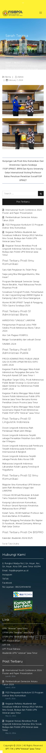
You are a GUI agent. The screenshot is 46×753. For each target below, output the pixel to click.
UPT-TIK (6, 645)
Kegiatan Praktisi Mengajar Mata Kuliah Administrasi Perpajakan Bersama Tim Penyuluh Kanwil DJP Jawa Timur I (21, 372)
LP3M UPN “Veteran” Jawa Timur (18, 636)
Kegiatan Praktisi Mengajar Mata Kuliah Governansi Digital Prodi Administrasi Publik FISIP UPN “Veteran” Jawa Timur (21, 410)
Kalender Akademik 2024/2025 (17, 538)
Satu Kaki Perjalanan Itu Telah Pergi (19, 269)
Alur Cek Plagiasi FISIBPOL (15, 335)
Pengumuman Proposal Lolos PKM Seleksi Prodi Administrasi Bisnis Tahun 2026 (21, 327)
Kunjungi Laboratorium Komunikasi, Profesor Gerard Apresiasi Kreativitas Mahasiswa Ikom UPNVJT (20, 505)
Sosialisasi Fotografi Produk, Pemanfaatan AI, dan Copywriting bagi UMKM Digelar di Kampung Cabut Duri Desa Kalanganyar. (22, 295)
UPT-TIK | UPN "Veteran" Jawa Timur (23, 749)
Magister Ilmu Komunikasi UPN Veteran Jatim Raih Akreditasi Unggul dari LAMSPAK (21, 487)
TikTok (5, 578)
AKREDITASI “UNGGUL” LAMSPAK (18, 320)
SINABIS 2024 (9, 344)
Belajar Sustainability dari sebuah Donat (21, 339)
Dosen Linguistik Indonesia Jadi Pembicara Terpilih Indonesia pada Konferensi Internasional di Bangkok (22, 448)
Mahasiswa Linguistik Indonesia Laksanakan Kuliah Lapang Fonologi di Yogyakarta (20, 466)
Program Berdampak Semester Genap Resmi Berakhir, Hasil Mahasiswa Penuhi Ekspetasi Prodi (21, 284)
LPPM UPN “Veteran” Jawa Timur (18, 632)
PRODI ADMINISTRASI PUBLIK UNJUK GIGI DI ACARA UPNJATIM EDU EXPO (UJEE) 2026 (20, 361)
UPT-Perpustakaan (11, 640)
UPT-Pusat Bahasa (11, 649)
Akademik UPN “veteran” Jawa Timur (20, 653)
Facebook (7, 583)
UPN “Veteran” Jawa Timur (15, 628)
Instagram (7, 574)
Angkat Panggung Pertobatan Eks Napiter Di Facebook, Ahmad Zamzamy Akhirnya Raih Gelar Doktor (22, 523)
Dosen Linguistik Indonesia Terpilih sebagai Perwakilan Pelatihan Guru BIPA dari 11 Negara (21, 438)
